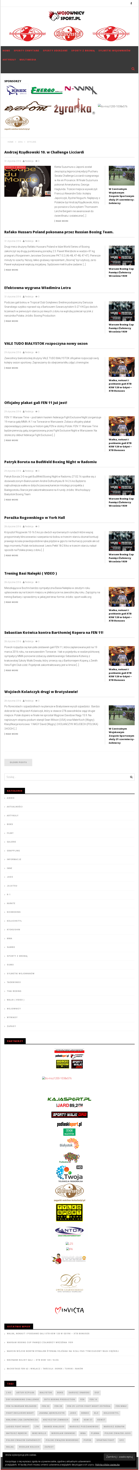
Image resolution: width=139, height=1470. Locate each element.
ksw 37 (88, 1420)
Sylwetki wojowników (114, 50)
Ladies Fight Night (17, 1426)
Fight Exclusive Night (20, 1413)
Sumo (10, 965)
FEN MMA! (121, 1406)
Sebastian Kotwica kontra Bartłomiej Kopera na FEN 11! (53, 632)
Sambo (11, 947)
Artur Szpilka (25, 1392)
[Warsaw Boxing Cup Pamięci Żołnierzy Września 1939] (122, 255)
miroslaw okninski (63, 1433)
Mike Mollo (39, 1433)
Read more (62, 221)
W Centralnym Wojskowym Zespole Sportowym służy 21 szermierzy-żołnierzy (121, 196)
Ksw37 (101, 1420)
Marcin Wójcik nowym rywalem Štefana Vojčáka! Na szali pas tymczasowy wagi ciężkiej (63, 1351)
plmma (95, 1433)
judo (73, 1413)
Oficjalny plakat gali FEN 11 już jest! (35, 402)
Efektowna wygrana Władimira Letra (37, 287)
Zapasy (11, 1026)
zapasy (49, 1447)
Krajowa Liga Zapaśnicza (22, 1420)
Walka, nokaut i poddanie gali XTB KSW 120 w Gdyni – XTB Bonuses (120, 386)
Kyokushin (13, 929)
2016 (20, 142)
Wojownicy (14, 1009)
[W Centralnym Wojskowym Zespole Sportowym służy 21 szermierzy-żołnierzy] (122, 176)
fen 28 (58, 1406)
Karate (11, 903)
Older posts (18, 762)
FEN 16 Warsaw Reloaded (21, 1406)
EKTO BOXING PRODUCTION (59, 1399)
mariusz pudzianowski (84, 1426)
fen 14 (93, 1399)
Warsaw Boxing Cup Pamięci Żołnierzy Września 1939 (121, 272)
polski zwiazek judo (118, 1433)
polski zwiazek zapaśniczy (23, 1440)
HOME (6, 50)
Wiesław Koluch (29, 1447)
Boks (10, 824)
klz (96, 1413)
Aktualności (15, 807)
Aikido (10, 798)
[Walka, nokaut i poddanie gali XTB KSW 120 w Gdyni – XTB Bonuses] (122, 367)
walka (10, 1447)
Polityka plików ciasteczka (107, 1464)
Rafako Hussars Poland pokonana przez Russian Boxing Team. (59, 232)
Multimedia (28, 59)
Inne (9, 868)
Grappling (13, 851)
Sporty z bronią (83, 50)
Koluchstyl (14, 921)
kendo (85, 1413)
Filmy (10, 833)
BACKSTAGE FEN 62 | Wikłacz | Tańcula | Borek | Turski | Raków (45, 1369)
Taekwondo (14, 982)
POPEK (87, 1440)
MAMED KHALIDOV (54, 1426)
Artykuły (9, 59)
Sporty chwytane (26, 50)
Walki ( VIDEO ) (15, 1000)
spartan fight (105, 1440)
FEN (82, 1399)
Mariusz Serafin (114, 1426)
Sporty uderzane (55, 50)
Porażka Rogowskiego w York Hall (34, 517)
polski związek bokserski (62, 1440)
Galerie (11, 842)
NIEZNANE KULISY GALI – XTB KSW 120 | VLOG (33, 1360)
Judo (10, 877)
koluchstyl (111, 1413)
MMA (9, 938)
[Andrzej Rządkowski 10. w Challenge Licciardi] (27, 181)
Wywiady (12, 1017)
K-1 (8, 894)
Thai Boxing (14, 991)
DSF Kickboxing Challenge (22, 1399)
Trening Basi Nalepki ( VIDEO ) (30, 573)
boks (60, 1392)
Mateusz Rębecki (16, 1433)
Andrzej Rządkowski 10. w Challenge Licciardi (44, 152)
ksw (76, 1420)
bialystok (46, 1392)
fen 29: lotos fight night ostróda (88, 1406)
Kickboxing (14, 912)
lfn (37, 1426)
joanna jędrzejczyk (52, 1413)
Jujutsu (12, 886)
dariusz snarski (79, 1392)
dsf (97, 1392)
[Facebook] (131, 3)
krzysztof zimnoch (55, 1420)
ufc (121, 1440)
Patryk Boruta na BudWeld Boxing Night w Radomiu (50, 462)
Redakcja (29, 161)
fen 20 (45, 1406)
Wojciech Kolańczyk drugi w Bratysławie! (41, 691)
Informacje (14, 859)
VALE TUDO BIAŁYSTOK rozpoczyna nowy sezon (46, 343)
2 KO (8, 1392)
